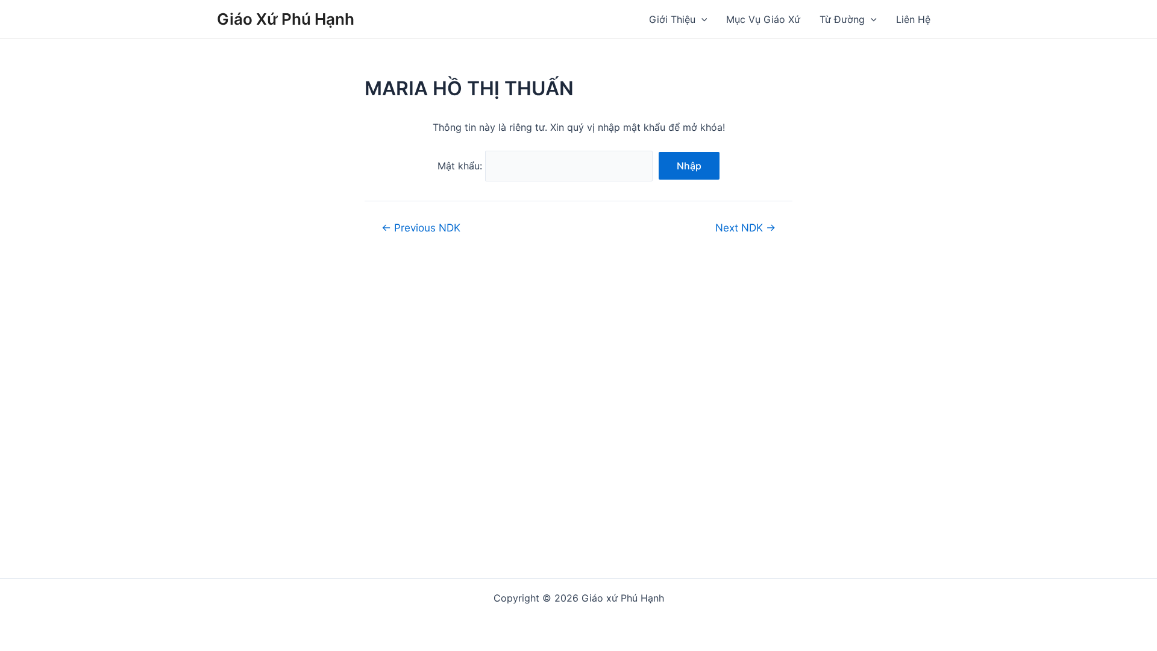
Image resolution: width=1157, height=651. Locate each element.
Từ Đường (842, 19)
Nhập (689, 166)
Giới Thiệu (672, 19)
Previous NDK (420, 227)
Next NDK (745, 227)
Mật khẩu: (461, 166)
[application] (701, 19)
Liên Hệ (913, 19)
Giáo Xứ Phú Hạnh (285, 19)
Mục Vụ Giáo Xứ (763, 19)
